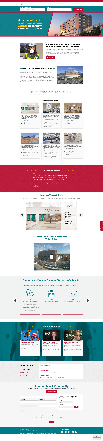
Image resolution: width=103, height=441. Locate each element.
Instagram (69, 432)
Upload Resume (23, 409)
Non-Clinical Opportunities (59, 3)
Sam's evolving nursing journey (71, 343)
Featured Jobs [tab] (25, 369)
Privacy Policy (60, 417)
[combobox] (59, 9)
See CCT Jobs (50, 57)
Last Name (22, 399)
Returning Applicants (78, 3)
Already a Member (51, 391)
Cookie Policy (51, 417)
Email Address (42, 399)
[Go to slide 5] (52, 231)
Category (61, 400)
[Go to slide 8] (56, 231)
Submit (51, 422)
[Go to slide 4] (50, 231)
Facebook (62, 432)
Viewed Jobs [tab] (24, 372)
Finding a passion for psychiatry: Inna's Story (50, 343)
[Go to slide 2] (47, 231)
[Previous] (22, 215)
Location (49, 7)
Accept (97, 436)
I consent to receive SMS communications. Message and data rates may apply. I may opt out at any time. (44, 415)
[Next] (80, 215)
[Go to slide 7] (54, 231)
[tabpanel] (59, 371)
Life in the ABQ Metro (27, 342)
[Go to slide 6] (53, 231)
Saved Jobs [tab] (24, 375)
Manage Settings (97, 438)
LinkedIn (73, 432)
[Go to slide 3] (49, 231)
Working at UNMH (38, 3)
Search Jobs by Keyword (25, 7)
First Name (23, 394)
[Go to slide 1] (46, 231)
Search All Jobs (78, 9)
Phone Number (42, 403)
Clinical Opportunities (48, 3)
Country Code (23, 403)
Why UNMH (30, 3)
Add (76, 406)
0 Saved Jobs (70, 3)
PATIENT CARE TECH (45, 365)
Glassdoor (76, 432)
